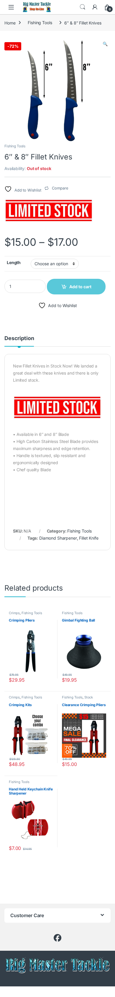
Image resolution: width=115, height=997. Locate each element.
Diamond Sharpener (58, 537)
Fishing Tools (40, 22)
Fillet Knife (88, 537)
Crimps (14, 613)
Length (14, 262)
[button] (105, 43)
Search (82, 7)
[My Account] (95, 7)
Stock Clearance (77, 699)
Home (9, 22)
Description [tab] (19, 338)
